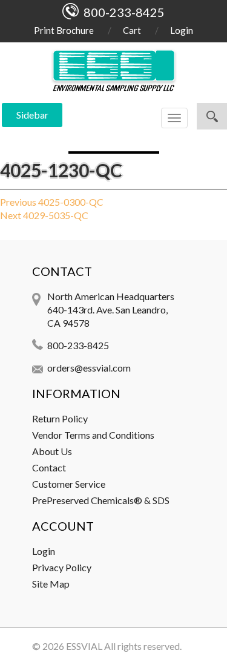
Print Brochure (64, 30)
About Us (52, 451)
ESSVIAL (84, 646)
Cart (132, 30)
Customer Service (68, 484)
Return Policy (60, 418)
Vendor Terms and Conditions (93, 435)
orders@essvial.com (89, 367)
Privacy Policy (61, 567)
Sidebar (32, 114)
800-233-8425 (78, 345)
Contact (49, 467)
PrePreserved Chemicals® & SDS (100, 500)
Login (181, 30)
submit (212, 116)
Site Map (51, 583)
